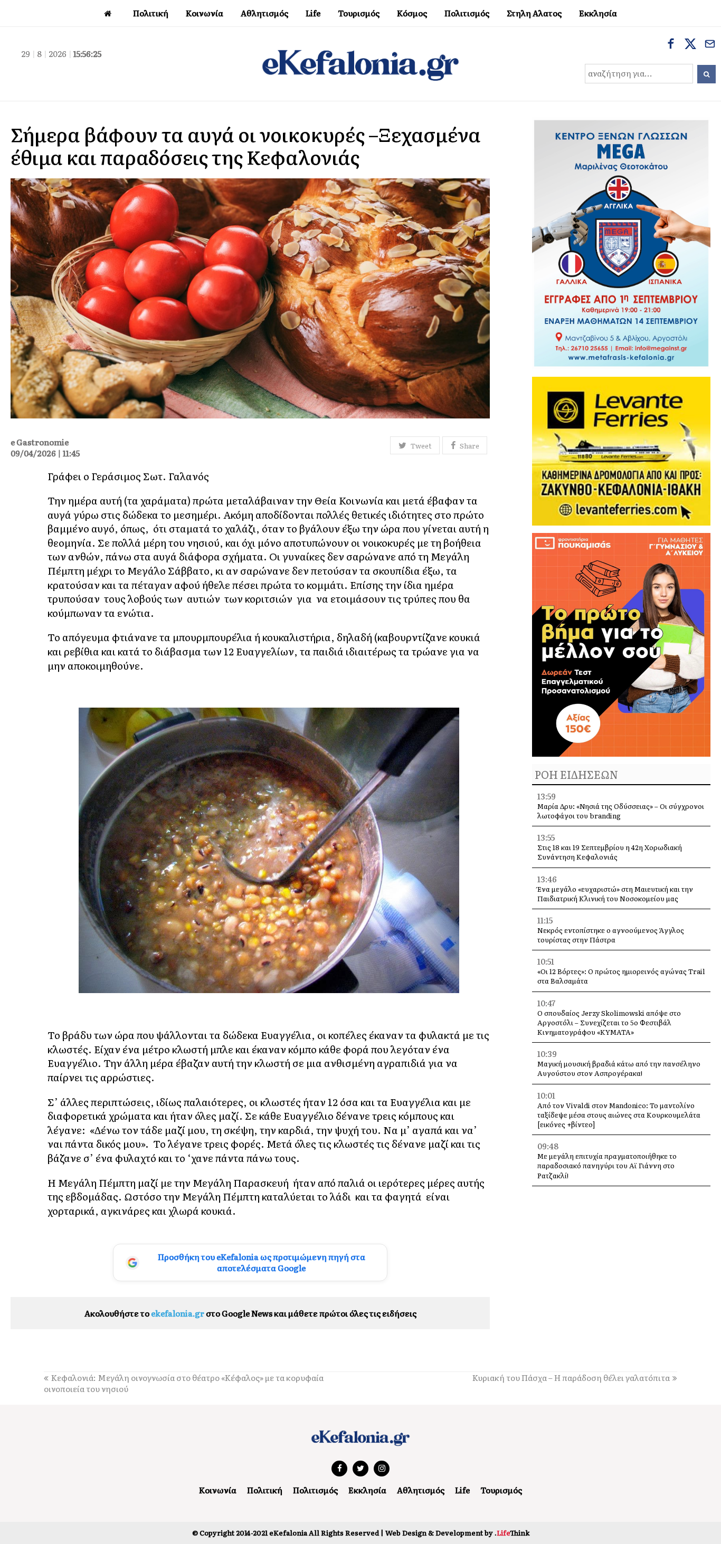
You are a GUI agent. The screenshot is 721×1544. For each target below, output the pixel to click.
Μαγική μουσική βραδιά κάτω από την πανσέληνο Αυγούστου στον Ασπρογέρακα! (618, 1068)
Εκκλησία (367, 1490)
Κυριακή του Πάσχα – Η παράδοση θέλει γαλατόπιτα (571, 1377)
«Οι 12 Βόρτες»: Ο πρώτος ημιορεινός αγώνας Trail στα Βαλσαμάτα (621, 976)
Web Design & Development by (457, 1533)
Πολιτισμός (315, 1490)
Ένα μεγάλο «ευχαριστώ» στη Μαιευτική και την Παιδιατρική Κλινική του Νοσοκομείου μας (615, 893)
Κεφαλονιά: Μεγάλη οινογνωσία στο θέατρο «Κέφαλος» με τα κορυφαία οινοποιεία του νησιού (184, 1383)
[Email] (710, 45)
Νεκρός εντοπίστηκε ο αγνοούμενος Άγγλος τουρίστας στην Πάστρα (610, 935)
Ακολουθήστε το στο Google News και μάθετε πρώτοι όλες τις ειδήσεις (250, 1313)
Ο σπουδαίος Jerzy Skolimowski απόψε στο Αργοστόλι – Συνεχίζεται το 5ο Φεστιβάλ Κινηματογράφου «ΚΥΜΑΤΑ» (609, 1022)
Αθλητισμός (420, 1490)
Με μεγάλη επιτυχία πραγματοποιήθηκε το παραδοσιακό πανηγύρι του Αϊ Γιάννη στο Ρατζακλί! (607, 1165)
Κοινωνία (217, 1490)
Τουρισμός (501, 1490)
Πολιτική (264, 1490)
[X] (690, 45)
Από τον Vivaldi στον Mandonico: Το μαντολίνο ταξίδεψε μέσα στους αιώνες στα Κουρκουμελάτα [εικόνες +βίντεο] (618, 1114)
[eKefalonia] (360, 63)
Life (462, 1490)
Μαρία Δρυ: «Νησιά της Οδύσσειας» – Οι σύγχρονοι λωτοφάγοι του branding (620, 811)
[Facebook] (671, 45)
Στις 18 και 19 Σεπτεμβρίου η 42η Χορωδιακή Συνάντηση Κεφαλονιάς (609, 852)
